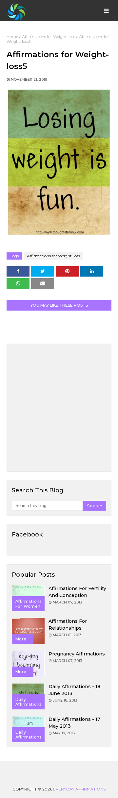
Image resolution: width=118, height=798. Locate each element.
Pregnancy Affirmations (77, 654)
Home (12, 36)
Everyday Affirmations (79, 789)
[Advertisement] (59, 408)
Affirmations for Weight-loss (48, 36)
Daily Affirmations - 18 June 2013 (74, 690)
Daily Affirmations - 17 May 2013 (74, 722)
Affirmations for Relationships (68, 624)
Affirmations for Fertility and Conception (77, 592)
